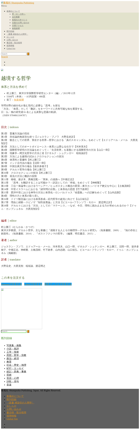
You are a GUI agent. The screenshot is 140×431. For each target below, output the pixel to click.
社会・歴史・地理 (16, 365)
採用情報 (10, 46)
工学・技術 (13, 352)
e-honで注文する (33, 284)
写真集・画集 (14, 345)
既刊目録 (10, 31)
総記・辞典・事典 (16, 371)
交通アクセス (18, 26)
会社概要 (16, 17)
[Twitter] (73, 64)
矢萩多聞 (19, 99)
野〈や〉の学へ (18, 14)
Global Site (11, 49)
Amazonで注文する (11, 284)
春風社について (13, 11)
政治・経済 (13, 358)
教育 (9, 361)
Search (4, 56)
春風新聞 (16, 28)
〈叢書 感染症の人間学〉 (17, 34)
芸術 (9, 375)
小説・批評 (13, 348)
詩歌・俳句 (13, 381)
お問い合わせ (12, 40)
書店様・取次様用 (14, 43)
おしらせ (10, 37)
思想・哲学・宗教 (16, 355)
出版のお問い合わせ (20, 23)
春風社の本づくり (19, 20)
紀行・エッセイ (15, 368)
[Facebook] (73, 62)
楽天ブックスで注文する (58, 284)
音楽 (9, 384)
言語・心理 (13, 378)
